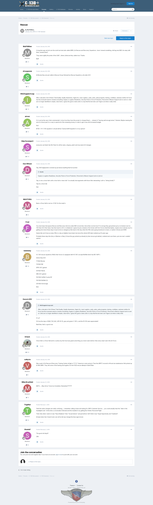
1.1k (28, 179)
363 (28, 352)
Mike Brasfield (27, 382)
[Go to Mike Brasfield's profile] (27, 388)
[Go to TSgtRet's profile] (27, 411)
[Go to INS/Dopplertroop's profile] (27, 100)
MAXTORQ (27, 199)
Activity (78, 9)
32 (28, 86)
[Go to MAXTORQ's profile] (27, 206)
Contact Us (80, 485)
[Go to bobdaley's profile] (27, 257)
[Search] (132, 9)
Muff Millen (30, 30)
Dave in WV (27, 299)
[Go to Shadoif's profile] (27, 436)
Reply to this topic (125, 38)
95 (28, 214)
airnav (27, 116)
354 (28, 156)
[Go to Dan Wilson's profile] (27, 170)
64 (28, 237)
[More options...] (131, 47)
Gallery (51, 9)
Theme (72, 485)
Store (84, 9)
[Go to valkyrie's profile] (27, 366)
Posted (43, 46)
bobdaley (27, 251)
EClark (27, 337)
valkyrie (27, 359)
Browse (71, 9)
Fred (27, 222)
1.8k (28, 266)
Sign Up (130, 3)
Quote (41, 64)
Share (116, 30)
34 (28, 445)
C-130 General (41, 31)
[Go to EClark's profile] (27, 343)
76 (28, 397)
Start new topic (108, 38)
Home (21, 9)
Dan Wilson (27, 164)
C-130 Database (60, 9)
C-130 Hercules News (32, 9)
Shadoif (27, 429)
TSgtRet (27, 405)
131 (28, 131)
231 (28, 62)
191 (28, 314)
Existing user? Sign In (117, 3)
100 (28, 420)
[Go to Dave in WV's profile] (27, 305)
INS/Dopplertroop (27, 94)
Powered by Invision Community (76, 502)
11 (28, 375)
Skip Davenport (27, 141)
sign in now (59, 454)
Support (91, 9)
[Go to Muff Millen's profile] (22, 31)
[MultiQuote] (37, 64)
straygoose (27, 71)
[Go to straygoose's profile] (27, 77)
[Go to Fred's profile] (27, 228)
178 (28, 109)
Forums (44, 9)
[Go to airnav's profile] (27, 123)
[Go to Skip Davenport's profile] (27, 147)
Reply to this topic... (35, 461)
